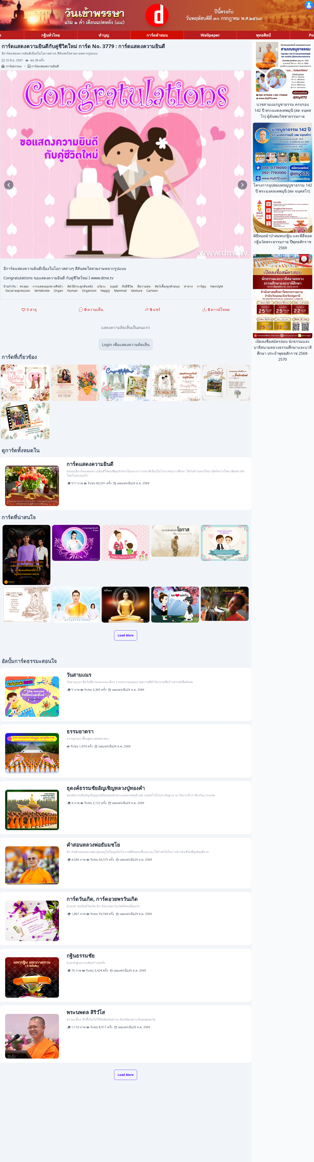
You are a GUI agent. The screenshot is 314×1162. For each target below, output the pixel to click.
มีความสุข (144, 286)
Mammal (120, 291)
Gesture (136, 291)
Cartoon (152, 291)
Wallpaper (210, 35)
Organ (58, 291)
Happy (105, 291)
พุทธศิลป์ (263, 35)
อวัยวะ (101, 286)
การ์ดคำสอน (157, 35)
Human (72, 291)
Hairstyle (216, 286)
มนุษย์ (114, 286)
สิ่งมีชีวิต (127, 286)
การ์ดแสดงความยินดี (45, 66)
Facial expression (18, 291)
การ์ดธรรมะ (14, 66)
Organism (89, 291)
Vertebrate (42, 291)
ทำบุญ (104, 35)
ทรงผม (24, 286)
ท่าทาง (188, 286)
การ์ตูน (201, 286)
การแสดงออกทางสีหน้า (48, 286)
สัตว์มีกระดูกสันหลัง (80, 286)
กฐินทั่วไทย (50, 35)
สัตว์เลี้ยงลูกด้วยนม (167, 286)
